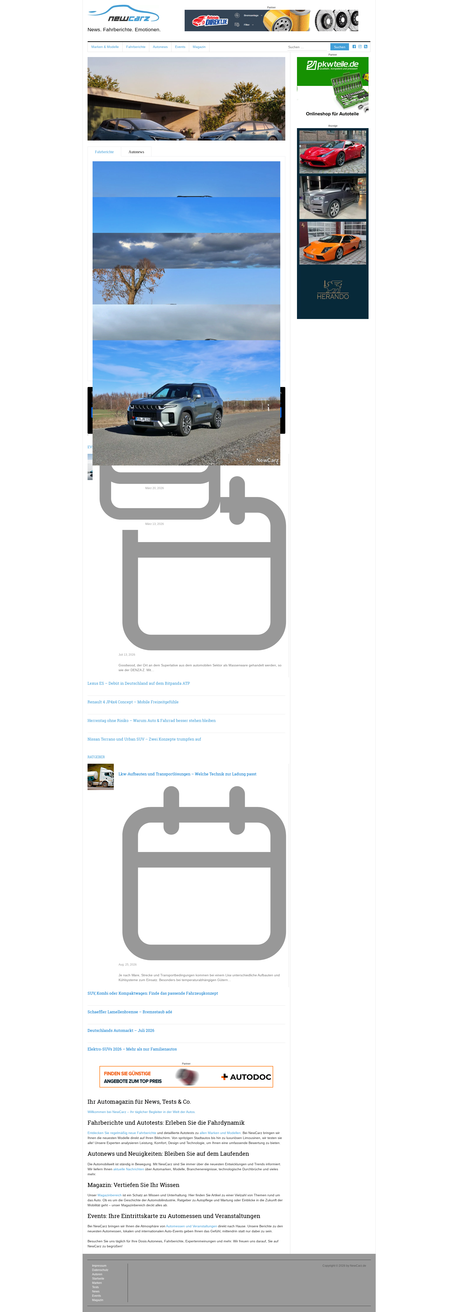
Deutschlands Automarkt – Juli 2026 (121, 1030)
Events (180, 47)
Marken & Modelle (105, 47)
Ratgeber (96, 757)
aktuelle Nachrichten (128, 1169)
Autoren (97, 1274)
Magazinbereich (110, 1195)
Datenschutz (100, 1270)
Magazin (199, 47)
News (95, 1291)
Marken (97, 1283)
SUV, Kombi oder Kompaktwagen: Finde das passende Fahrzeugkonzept (153, 993)
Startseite (98, 1278)
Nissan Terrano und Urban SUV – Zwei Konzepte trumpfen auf (144, 739)
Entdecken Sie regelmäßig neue (112, 1133)
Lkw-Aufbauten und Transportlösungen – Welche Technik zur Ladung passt (187, 773)
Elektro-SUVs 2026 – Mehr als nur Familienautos (132, 1048)
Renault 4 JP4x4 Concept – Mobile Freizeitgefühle (133, 701)
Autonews (160, 47)
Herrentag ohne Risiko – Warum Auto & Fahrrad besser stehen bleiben (152, 720)
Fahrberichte (136, 47)
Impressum (99, 1265)
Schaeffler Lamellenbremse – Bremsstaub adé (130, 1011)
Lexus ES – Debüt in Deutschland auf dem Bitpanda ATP (139, 683)
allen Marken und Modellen (220, 1133)
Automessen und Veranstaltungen (191, 1226)
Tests (95, 1287)
